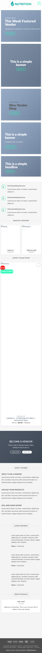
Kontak (37, 647)
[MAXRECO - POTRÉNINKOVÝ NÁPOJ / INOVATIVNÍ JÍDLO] (21, 338)
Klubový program (9, 647)
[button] (3, 3)
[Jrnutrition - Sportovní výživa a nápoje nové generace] (21, 3)
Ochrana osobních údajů (12, 646)
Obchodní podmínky (30, 646)
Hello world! (21, 601)
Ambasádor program (25, 647)
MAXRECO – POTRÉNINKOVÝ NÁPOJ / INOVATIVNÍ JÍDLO (21, 419)
